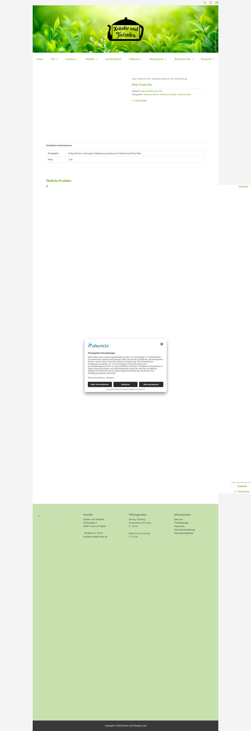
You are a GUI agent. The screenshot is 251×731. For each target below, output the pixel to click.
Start (134, 79)
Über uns (178, 519)
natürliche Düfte (184, 94)
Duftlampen (165, 94)
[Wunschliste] (210, 2)
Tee (53, 59)
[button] (205, 3)
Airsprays (148, 94)
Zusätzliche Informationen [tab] (59, 145)
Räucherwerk (157, 59)
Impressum (179, 526)
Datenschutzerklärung (184, 530)
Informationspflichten (183, 533)
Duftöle (173, 94)
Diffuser (156, 94)
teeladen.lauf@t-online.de (95, 537)
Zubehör (90, 59)
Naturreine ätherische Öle (163, 79)
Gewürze (70, 59)
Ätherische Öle (182, 59)
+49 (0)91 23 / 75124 (93, 533)
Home (40, 59)
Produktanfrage (181, 523)
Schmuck (134, 59)
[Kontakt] (216, 2)
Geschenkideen (113, 59)
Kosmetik (206, 59)
